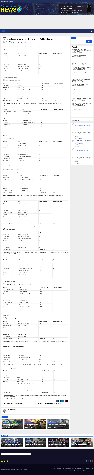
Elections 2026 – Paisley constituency (66, 466)
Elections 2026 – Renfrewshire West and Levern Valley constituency (60, 468)
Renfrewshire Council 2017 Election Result (13, 403)
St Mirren (32, 31)
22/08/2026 (5, 445)
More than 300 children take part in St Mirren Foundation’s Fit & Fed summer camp (12, 444)
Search (73, 38)
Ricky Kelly (9, 41)
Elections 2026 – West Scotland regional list (78, 468)
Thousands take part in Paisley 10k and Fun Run (81, 75)
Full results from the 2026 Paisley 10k (79, 63)
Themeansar (25, 469)
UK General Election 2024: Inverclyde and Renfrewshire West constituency (81, 470)
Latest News (9, 31)
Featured (4, 441)
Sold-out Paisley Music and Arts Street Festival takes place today (35, 443)
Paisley (30, 441)
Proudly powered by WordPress (6, 469)
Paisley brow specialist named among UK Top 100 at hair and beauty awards (83, 134)
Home (49, 466)
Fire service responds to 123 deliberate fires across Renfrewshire (33, 426)
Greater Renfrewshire (6, 423)
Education (73, 441)
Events (25, 31)
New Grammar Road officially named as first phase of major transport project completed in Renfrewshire (82, 89)
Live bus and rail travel (89, 468)
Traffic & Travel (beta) (66, 470)
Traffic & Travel (18, 31)
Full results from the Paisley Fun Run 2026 (80, 84)
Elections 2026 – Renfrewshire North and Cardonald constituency (83, 466)
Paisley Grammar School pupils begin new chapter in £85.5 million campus (82, 444)
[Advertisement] (47, 22)
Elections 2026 (57, 466)
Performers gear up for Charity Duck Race (80, 55)
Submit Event (60, 470)
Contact (45, 31)
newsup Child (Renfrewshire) (17, 469)
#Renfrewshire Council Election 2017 (19, 42)
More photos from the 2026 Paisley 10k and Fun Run (82, 72)
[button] (89, 31)
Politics (11, 423)
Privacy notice (55, 470)
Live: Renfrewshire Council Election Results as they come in (48, 403)
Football (38, 31)
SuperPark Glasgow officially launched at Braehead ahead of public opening (58, 444)
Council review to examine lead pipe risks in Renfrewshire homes (58, 425)
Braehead (50, 441)
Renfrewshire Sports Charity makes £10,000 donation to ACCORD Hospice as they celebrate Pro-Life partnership (81, 50)
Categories (3, 452)
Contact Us (52, 466)
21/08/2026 (52, 445)
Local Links (50, 470)
